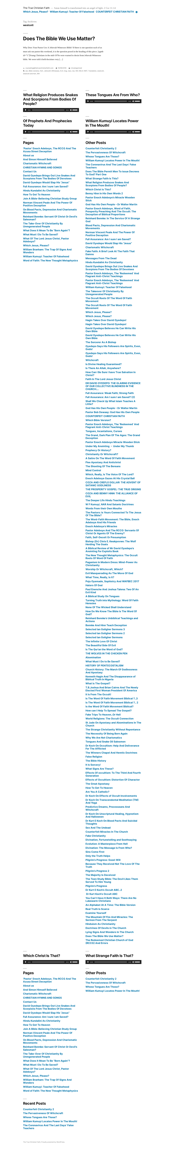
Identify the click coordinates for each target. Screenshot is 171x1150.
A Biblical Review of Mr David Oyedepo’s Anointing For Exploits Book (110, 550)
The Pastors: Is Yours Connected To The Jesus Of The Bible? (113, 514)
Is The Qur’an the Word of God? (104, 649)
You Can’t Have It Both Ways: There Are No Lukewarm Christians (111, 899)
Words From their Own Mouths (104, 508)
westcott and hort (29, 74)
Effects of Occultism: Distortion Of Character (113, 779)
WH (38, 74)
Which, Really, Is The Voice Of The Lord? (110, 474)
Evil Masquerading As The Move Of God (109, 573)
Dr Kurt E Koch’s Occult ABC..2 (104, 889)
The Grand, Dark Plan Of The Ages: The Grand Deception (113, 437)
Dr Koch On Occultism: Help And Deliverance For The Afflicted (112, 747)
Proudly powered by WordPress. (53, 1142)
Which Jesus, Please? (35, 11)
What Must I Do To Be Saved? (40, 234)
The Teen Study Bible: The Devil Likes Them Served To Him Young (112, 880)
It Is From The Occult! (98, 694)
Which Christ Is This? (98, 189)
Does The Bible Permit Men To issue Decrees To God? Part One (112, 173)
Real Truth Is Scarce (97, 909)
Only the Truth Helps (98, 855)
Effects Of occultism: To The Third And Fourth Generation (113, 774)
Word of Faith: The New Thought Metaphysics (50, 260)
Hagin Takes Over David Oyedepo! (106, 320)
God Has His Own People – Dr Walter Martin (111, 204)
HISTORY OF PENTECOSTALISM (104, 665)
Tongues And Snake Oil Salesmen (105, 741)
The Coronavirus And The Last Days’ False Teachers (111, 166)
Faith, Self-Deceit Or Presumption (106, 537)
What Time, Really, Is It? (100, 577)
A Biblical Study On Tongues (102, 596)
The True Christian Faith (36, 7)
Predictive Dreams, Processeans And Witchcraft (108, 808)
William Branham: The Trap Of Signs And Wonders (47, 251)
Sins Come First (95, 851)
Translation (92, 71)
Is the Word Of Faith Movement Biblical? (109, 706)
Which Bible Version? (98, 420)
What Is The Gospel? (98, 683)
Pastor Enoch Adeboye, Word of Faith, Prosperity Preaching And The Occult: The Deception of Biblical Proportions (111, 211)
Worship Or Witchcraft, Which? (104, 569)
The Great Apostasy (98, 783)
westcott (100, 71)
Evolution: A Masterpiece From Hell (107, 843)
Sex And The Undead (98, 827)
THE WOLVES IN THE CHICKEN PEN (106, 653)
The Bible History (96, 760)
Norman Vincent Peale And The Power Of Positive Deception (47, 204)
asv (26, 71)
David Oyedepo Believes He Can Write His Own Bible (111, 330)
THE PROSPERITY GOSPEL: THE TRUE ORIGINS (113, 489)
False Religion (94, 756)
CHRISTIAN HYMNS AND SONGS (42, 167)
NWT (85, 71)
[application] (51, 110)
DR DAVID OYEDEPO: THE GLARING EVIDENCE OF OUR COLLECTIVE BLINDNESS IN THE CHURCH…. (113, 386)
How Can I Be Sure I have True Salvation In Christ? (111, 374)
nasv (69, 71)
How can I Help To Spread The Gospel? (109, 710)
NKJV (81, 71)
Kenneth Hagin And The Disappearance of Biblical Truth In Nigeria (111, 678)
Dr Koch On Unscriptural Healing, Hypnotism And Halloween (112, 815)
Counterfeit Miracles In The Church (107, 831)
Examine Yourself (96, 912)
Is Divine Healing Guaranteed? (104, 364)
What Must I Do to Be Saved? (103, 661)
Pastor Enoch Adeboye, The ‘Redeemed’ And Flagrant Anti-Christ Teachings (112, 275)
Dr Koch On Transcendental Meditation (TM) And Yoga (112, 801)
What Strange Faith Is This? (102, 178)
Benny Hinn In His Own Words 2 (104, 193)
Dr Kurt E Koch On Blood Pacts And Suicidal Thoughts (111, 822)
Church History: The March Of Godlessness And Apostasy (111, 671)
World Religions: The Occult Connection (109, 718)
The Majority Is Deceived (100, 874)
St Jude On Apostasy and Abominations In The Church (113, 724)
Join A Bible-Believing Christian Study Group (50, 198)
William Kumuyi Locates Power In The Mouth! (113, 160)
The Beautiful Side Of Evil (101, 645)
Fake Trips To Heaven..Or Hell (103, 714)
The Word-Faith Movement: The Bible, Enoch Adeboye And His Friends (112, 521)
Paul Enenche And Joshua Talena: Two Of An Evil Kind (112, 591)
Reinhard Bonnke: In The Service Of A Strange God (113, 220)
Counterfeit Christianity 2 (101, 148)
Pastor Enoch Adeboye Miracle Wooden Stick (113, 442)
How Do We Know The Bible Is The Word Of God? (111, 613)
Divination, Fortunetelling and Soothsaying (111, 839)
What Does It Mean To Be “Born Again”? (46, 230)
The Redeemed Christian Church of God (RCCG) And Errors (109, 942)
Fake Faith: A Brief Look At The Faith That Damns (110, 253)
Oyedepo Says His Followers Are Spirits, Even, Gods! (113, 348)
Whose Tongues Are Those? (102, 156)
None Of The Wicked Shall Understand (108, 607)
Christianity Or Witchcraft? (102, 454)
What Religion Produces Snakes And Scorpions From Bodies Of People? (107, 184)
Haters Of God (94, 585)
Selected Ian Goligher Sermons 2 (105, 633)
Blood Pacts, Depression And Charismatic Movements (110, 227)
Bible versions (34, 71)
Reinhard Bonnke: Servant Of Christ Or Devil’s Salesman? (50, 218)
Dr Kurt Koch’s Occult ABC (102, 893)
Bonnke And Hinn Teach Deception (106, 625)
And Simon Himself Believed (40, 159)
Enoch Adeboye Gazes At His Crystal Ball (110, 478)
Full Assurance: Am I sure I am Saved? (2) (110, 397)
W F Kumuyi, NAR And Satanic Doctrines (110, 504)
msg (65, 71)
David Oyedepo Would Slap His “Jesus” (46, 182)
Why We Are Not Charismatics (104, 737)
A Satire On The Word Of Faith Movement (110, 458)
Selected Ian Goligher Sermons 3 (105, 629)
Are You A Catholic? (97, 791)
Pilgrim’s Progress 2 (97, 870)
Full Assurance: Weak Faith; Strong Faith (110, 393)
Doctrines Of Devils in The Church (106, 928)
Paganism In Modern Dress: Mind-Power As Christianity (111, 564)
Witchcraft (92, 360)
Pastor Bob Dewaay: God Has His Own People (113, 412)
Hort (41, 71)
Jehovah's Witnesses (51, 71)
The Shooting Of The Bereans (103, 466)
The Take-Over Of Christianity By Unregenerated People (43, 225)
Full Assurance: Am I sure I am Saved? (45, 186)
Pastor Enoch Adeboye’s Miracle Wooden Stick (110, 199)
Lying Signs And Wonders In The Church (110, 932)
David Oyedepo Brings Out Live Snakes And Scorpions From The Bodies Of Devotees (49, 177)
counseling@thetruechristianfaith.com (39, 68)
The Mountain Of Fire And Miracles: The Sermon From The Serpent (109, 918)
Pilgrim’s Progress (96, 885)
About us (28, 155)
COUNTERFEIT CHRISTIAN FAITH (115, 11)
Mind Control (93, 470)
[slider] (75, 110)
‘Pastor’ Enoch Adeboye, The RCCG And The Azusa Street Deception (49, 150)
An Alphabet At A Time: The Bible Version (110, 904)
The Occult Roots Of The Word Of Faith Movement (109, 300)
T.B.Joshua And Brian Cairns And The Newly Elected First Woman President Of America (112, 689)
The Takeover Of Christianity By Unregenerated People (105, 293)
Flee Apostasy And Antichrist (103, 462)
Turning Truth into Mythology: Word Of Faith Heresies (112, 602)
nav (73, 71)
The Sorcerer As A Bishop (101, 342)
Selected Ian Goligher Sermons (104, 637)
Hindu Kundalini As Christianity (41, 190)
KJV (61, 71)
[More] (136, 12)
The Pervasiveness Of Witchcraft (106, 152)
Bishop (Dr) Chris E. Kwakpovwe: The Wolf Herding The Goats (111, 543)
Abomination (93, 657)
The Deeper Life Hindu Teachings (105, 500)
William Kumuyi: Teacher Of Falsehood (72, 11)
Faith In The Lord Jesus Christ (103, 379)
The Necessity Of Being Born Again (106, 733)
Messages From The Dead (101, 258)
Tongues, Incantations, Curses (104, 431)
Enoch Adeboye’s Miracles (101, 526)
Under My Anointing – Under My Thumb (110, 446)
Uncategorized (76, 68)
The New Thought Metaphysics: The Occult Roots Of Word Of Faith (112, 557)
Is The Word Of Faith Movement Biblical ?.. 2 (112, 702)
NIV (77, 71)
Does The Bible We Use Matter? (59, 38)
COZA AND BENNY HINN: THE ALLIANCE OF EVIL (112, 495)
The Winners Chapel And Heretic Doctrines (111, 752)
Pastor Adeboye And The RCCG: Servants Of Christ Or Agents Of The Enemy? (112, 532)
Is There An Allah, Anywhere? (103, 368)
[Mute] (71, 110)
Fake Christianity (96, 835)
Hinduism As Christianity (100, 923)
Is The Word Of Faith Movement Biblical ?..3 (112, 698)
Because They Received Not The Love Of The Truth (113, 865)
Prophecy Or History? (98, 450)
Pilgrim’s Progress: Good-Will (103, 859)
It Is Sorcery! (93, 764)
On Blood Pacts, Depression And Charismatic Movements (50, 211)
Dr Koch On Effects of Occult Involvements (111, 795)
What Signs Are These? (100, 768)
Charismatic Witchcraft (37, 163)
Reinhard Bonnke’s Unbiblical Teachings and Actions (112, 620)
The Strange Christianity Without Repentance (113, 729)
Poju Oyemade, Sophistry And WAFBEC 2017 (112, 581)
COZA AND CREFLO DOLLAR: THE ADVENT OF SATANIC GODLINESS (113, 484)
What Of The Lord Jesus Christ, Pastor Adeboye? (46, 240)
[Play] (26, 110)
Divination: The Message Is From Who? (109, 847)
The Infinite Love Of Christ (101, 641)
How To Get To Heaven (36, 194)
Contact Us (30, 171)
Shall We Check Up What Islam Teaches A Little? (110, 403)
